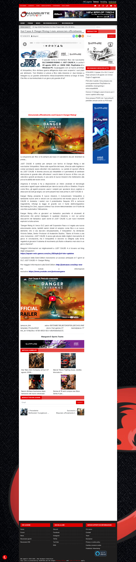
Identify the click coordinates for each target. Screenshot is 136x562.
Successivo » (66, 412)
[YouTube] (111, 6)
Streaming (56, 5)
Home (22, 23)
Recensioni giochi (50, 23)
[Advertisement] (52, 96)
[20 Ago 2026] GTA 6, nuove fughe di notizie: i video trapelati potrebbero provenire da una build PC (54, 27)
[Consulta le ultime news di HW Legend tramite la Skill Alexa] (101, 553)
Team (38, 5)
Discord (55, 529)
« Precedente (38, 412)
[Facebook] (99, 6)
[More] (82, 36)
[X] (79, 36)
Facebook (56, 532)
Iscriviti (80, 402)
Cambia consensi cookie (93, 545)
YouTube (56, 542)
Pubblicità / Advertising (93, 548)
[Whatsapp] (76, 36)
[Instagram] (103, 6)
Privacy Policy (61, 560)
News (38, 23)
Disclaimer (65, 5)
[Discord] (95, 6)
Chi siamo (23, 5)
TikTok (55, 539)
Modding (103, 2)
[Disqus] (68, 444)
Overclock (112, 2)
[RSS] (115, 6)
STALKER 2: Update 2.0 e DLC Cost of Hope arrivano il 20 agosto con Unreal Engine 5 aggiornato (99, 74)
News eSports (46, 5)
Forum (30, 23)
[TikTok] (107, 6)
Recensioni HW (67, 23)
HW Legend (87, 2)
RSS (54, 545)
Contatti (31, 5)
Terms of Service (74, 560)
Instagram (56, 535)
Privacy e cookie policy (93, 542)
